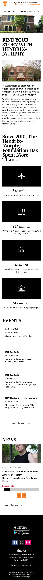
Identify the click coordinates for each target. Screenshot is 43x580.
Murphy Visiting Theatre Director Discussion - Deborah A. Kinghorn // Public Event (20, 384)
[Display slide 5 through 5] (30, 489)
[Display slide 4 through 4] (24, 489)
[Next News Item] (24, 495)
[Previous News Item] (19, 495)
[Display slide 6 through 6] (36, 489)
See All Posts (11, 505)
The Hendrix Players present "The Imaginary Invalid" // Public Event (20, 406)
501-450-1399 (25, 565)
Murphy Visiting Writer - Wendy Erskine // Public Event (18, 360)
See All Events (19, 423)
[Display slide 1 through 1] (7, 489)
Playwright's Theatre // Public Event (21, 336)
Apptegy (26, 577)
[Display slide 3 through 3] (19, 489)
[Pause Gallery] (38, 30)
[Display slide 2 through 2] (13, 489)
